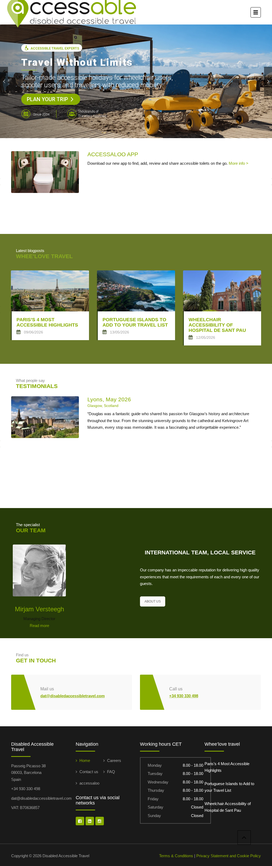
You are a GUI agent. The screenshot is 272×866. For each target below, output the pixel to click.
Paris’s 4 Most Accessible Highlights (227, 767)
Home (84, 760)
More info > (238, 163)
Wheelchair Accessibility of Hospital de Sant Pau (228, 807)
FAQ (111, 771)
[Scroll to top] (244, 837)
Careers (114, 760)
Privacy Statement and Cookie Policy (228, 855)
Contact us (88, 771)
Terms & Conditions (176, 855)
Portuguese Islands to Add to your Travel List (229, 787)
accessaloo (89, 783)
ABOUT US (152, 601)
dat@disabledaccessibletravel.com (72, 696)
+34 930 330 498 (183, 696)
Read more (39, 625)
